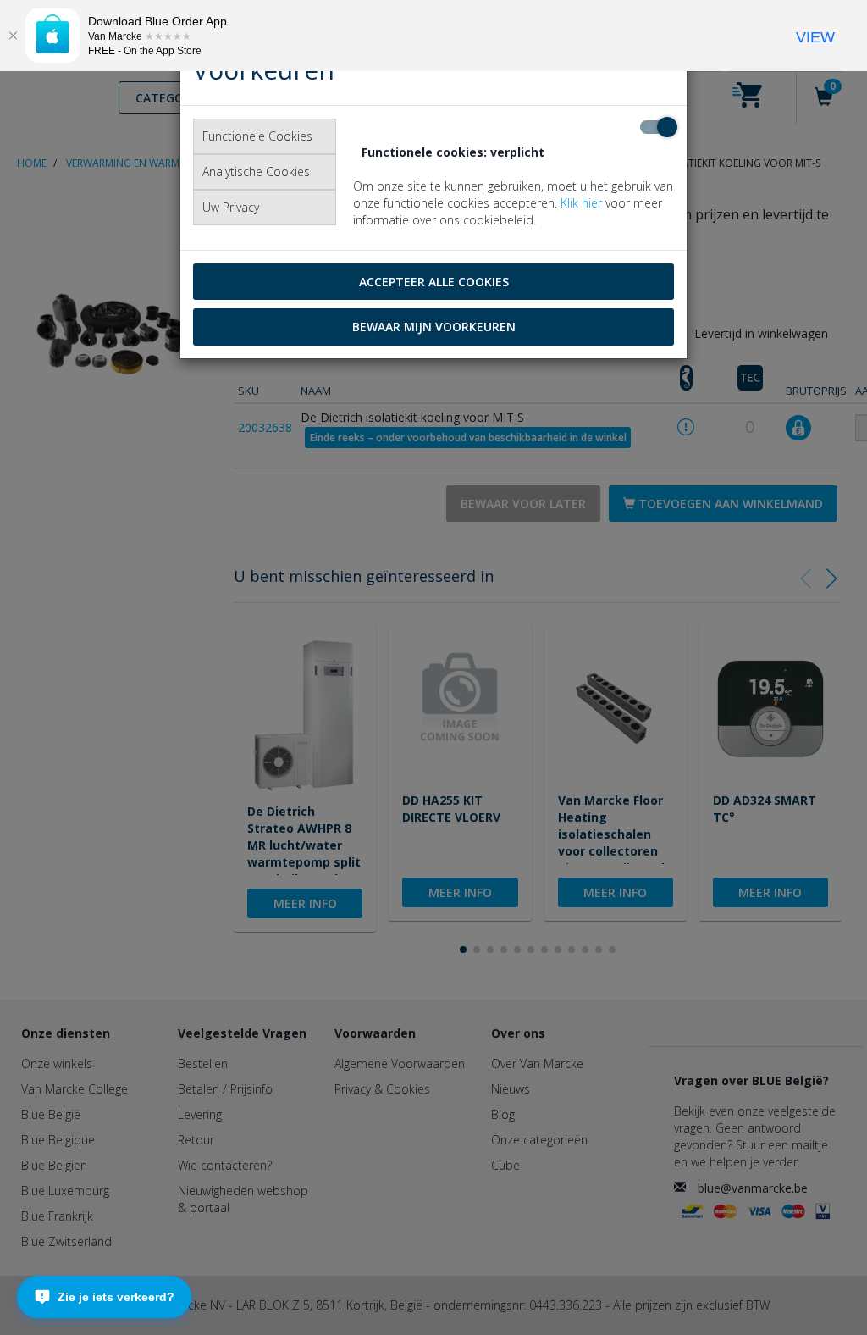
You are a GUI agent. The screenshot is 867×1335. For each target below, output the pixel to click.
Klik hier (581, 203)
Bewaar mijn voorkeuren (434, 327)
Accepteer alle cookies (434, 282)
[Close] (13, 35)
